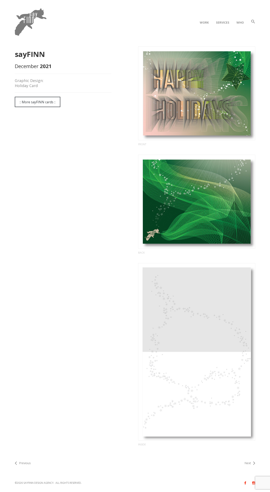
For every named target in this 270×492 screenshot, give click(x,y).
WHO (240, 22)
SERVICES (222, 22)
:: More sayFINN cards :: (37, 102)
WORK (204, 22)
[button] (253, 22)
